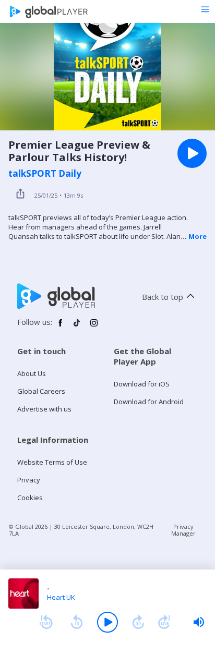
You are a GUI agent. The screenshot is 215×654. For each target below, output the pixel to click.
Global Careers (41, 391)
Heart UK (61, 597)
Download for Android (149, 401)
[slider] (198, 622)
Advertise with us (44, 409)
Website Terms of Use (52, 462)
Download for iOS (142, 384)
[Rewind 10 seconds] (76, 622)
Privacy (28, 480)
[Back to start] (45, 622)
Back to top (162, 297)
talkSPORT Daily (44, 173)
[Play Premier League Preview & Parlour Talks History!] (192, 153)
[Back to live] (164, 622)
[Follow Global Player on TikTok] (77, 327)
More (197, 236)
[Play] (107, 622)
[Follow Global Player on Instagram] (94, 327)
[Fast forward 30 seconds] (138, 622)
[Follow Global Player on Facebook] (60, 327)
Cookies (30, 497)
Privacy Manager (183, 530)
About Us (31, 373)
